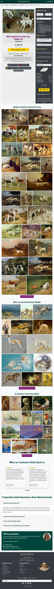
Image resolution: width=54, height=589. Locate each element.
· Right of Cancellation (6, 571)
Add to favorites (24, 65)
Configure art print (19, 50)
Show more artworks (27, 455)
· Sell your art (21, 566)
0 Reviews (21, 70)
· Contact (3, 564)
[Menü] (1, 1)
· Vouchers (21, 571)
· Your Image (21, 564)
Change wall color (12, 68)
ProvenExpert (12, 484)
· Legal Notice (4, 566)
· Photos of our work (23, 569)
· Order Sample (22, 572)
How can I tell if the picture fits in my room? (14, 516)
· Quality (20, 568)
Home (2, 5)
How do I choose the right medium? (12, 521)
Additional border (39, 17)
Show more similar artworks (27, 296)
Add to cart (44, 90)
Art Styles (6, 5)
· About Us (4, 574)
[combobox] (44, 19)
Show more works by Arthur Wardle (27, 388)
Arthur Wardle (21, 5)
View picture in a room (25, 68)
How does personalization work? (11, 503)
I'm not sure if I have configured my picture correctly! (16, 525)
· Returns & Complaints (6, 572)
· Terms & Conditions (6, 568)
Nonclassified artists (13, 5)
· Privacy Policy (5, 569)
